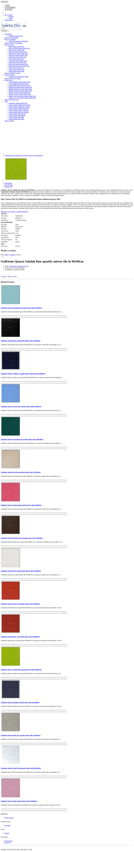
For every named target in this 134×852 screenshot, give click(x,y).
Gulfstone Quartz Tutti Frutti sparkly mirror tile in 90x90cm (21, 768)
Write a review (12, 276)
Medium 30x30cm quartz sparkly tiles (20, 87)
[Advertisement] (67, 137)
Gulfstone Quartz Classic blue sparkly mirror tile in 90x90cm (21, 406)
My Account (8, 841)
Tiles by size (8, 80)
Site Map (7, 825)
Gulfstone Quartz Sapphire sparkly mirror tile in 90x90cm (20, 702)
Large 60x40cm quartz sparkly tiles (19, 82)
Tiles (6, 101)
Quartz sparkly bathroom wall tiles (19, 107)
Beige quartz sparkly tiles (16, 46)
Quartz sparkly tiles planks (17, 115)
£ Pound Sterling (10, 7)
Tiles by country (10, 75)
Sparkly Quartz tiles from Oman (18, 76)
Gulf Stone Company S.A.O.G (19, 266)
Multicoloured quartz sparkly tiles (19, 66)
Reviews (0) (8, 187)
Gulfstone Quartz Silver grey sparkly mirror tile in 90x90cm (20, 735)
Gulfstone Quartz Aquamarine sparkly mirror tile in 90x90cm (21, 308)
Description (8, 183)
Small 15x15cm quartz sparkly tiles (19, 92)
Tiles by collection (10, 39)
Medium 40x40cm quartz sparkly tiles (20, 91)
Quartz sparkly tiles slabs (16, 117)
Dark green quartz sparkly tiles (18, 55)
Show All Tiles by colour (12, 73)
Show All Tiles (9, 121)
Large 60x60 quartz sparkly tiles (19, 84)
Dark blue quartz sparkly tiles (18, 52)
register (12, 255)
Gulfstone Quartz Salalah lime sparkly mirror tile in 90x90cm (23, 155)
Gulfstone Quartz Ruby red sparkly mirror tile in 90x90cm (20, 637)
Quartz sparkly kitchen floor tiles (19, 108)
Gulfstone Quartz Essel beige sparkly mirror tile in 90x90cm (20, 472)
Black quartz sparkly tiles (16, 50)
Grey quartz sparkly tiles (16, 59)
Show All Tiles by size (12, 99)
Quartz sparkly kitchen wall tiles (19, 110)
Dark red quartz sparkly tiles (17, 57)
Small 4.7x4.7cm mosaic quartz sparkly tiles (22, 98)
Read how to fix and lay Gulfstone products (14, 211)
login (6, 255)
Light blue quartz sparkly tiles (18, 61)
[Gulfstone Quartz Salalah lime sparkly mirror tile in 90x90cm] (16, 180)
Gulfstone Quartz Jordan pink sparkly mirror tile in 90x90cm (21, 505)
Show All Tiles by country (13, 78)
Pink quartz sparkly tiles (16, 68)
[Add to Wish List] (34, 315)
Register (11, 16)
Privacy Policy (9, 818)
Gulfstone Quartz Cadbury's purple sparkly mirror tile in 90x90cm (23, 373)
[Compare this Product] (34, 317)
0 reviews (4, 276)
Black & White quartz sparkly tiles (19, 48)
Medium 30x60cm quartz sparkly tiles (20, 89)
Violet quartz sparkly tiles (16, 69)
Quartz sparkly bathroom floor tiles (19, 105)
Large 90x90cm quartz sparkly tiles (19, 85)
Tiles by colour (9, 45)
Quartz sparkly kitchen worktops (19, 112)
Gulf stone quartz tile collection (18, 41)
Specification (9, 185)
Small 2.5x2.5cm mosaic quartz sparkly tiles (22, 96)
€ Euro (7, 5)
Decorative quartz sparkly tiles (18, 103)
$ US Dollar (8, 9)
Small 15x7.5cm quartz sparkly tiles (20, 94)
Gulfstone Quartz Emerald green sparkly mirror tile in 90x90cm (22, 439)
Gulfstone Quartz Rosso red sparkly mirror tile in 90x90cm (20, 604)
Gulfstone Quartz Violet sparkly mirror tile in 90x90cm (19, 801)
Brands (7, 833)
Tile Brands (8, 34)
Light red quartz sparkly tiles (17, 62)
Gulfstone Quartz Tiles (16, 36)
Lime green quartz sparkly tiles (18, 64)
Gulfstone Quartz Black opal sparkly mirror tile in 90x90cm (20, 341)
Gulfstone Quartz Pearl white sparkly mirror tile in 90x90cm (21, 571)
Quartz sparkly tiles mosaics (17, 114)
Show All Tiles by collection (13, 43)
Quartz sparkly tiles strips (16, 119)
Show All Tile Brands (11, 38)
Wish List (8, 842)
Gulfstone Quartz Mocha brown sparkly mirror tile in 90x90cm (22, 538)
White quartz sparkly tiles (16, 71)
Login (10, 18)
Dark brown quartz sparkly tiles (18, 53)
